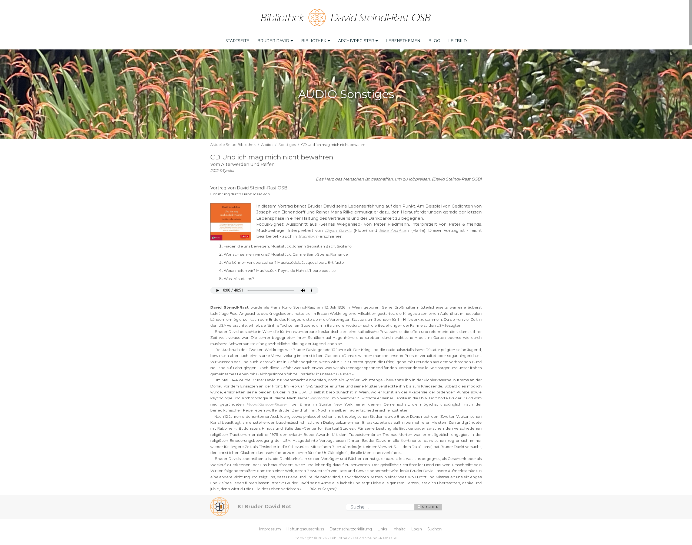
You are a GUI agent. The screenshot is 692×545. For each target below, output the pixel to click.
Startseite (237, 40)
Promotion (319, 398)
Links (382, 529)
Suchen (430, 507)
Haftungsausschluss (305, 529)
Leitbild (457, 40)
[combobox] (380, 507)
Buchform (308, 236)
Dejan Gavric (338, 230)
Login (416, 529)
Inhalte (399, 529)
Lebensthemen (403, 40)
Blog (434, 40)
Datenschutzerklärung (351, 529)
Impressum (270, 529)
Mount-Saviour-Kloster (267, 404)
